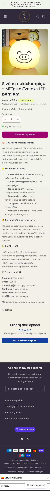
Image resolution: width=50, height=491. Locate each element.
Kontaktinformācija (16, 472)
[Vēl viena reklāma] (45, 4)
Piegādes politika (37, 467)
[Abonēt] (42, 389)
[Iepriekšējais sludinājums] (5, 4)
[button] (5, 16)
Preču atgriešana (13, 412)
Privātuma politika (14, 400)
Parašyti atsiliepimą (25, 340)
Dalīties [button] (8, 310)
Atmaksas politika (20, 463)
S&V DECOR (23, 460)
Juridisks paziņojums (36, 472)
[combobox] (25, 478)
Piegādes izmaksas (9, 104)
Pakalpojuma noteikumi (17, 418)
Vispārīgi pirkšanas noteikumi (19, 406)
